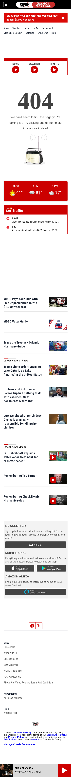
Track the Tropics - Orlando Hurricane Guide (21, 344)
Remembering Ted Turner (20, 476)
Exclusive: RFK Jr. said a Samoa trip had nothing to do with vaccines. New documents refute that (22, 395)
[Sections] (6, 4)
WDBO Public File (13, 670)
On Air (35, 28)
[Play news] (15, 69)
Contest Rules (11, 658)
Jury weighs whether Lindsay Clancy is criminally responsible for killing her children (22, 421)
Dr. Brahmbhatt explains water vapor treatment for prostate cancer (21, 457)
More (54, 33)
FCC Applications (12, 676)
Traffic (26, 28)
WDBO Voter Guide (16, 321)
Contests (30, 33)
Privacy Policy (16, 737)
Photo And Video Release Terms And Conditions (28, 682)
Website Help (11, 712)
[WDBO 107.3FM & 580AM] (35, 4)
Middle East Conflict (13, 33)
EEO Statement (11, 664)
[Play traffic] (54, 69)
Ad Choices (10, 739)
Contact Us (9, 647)
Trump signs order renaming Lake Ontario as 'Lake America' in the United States (23, 370)
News (6, 28)
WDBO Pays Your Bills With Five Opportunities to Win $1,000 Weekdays (32, 17)
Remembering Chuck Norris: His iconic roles (22, 498)
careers (35, 739)
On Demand (47, 28)
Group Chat (43, 33)
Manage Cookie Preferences (19, 744)
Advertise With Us (13, 697)
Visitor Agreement (57, 734)
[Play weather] (34, 69)
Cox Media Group (22, 732)
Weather (16, 28)
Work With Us (10, 653)
